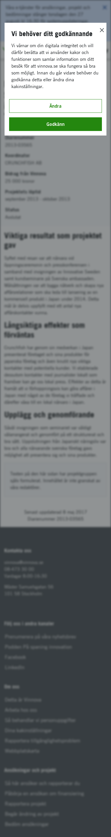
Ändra (55, 106)
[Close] (101, 30)
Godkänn (55, 124)
